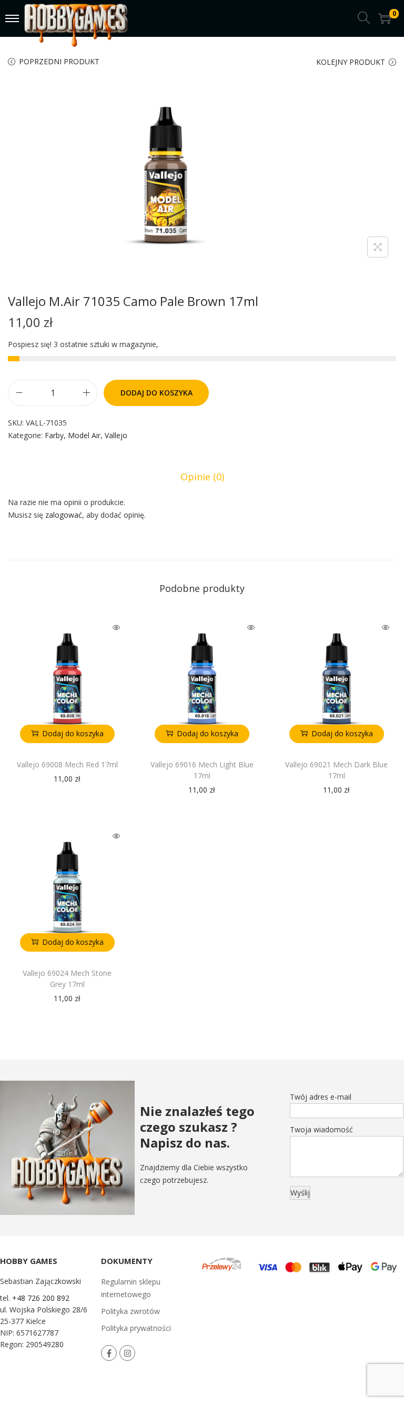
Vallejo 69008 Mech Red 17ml (67, 764)
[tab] (202, 476)
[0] (384, 18)
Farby (54, 435)
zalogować (63, 515)
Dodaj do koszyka (156, 393)
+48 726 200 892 (40, 1298)
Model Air (84, 435)
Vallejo (116, 435)
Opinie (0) (202, 476)
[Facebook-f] (109, 1353)
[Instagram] (127, 1353)
